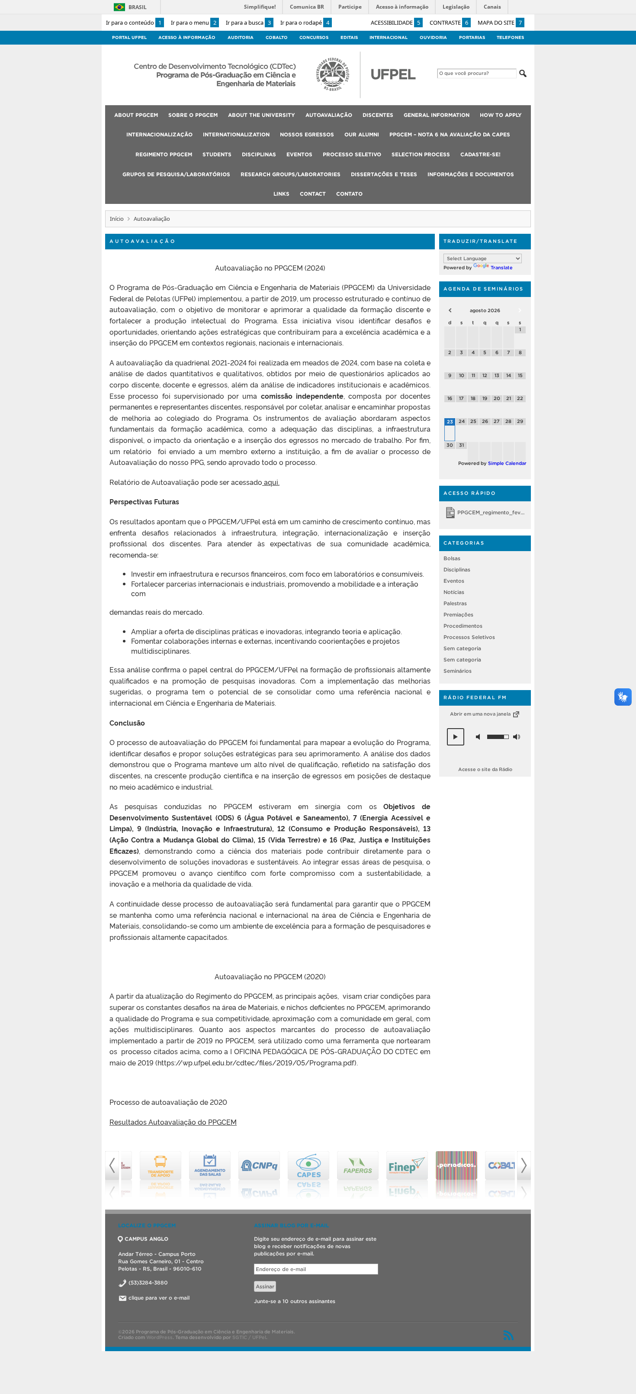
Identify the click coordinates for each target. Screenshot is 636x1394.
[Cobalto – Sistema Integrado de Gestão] (491, 1175)
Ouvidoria (433, 37)
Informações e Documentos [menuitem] (470, 174)
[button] (455, 736)
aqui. (270, 482)
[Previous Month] (449, 311)
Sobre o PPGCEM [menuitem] (193, 115)
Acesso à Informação (186, 37)
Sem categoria (462, 648)
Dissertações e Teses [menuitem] (384, 174)
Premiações (458, 614)
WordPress (159, 1337)
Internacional (388, 37)
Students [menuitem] (216, 154)
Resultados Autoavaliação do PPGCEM (173, 1121)
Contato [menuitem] (349, 194)
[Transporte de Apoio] (146, 1175)
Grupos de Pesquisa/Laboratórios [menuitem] (176, 174)
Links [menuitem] (281, 194)
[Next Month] (520, 311)
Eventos (453, 581)
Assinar (265, 1286)
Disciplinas (456, 569)
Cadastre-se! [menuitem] (480, 154)
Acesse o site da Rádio (485, 769)
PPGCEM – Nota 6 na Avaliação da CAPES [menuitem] (449, 134)
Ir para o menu (193, 22)
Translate (502, 267)
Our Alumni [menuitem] (361, 134)
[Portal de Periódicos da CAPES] (442, 1175)
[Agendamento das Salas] (195, 1175)
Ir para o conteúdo (133, 22)
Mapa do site (500, 22)
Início (117, 219)
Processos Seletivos (469, 637)
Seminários (457, 671)
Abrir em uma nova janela (481, 713)
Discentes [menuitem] (378, 115)
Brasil (137, 7)
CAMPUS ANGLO (146, 1239)
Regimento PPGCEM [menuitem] (163, 154)
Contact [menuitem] (313, 194)
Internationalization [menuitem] (236, 134)
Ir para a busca (248, 22)
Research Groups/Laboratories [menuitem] (290, 174)
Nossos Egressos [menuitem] (307, 134)
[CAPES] (294, 1175)
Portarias (472, 37)
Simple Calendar (507, 463)
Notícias (453, 592)
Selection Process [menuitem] (421, 154)
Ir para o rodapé (304, 22)
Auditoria (241, 37)
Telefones (510, 37)
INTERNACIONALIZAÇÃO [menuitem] (159, 134)
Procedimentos (462, 626)
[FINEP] (392, 1175)
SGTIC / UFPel (249, 1337)
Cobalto (277, 37)
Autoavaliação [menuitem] (328, 115)
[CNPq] (244, 1175)
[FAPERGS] (343, 1175)
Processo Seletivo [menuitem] (352, 154)
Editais (349, 37)
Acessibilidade (395, 22)
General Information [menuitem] (436, 115)
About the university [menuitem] (261, 115)
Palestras (455, 603)
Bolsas (451, 558)
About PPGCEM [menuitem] (136, 115)
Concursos (313, 37)
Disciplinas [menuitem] (259, 154)
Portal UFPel (129, 37)
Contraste (449, 22)
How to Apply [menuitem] (501, 115)
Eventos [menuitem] (299, 154)
